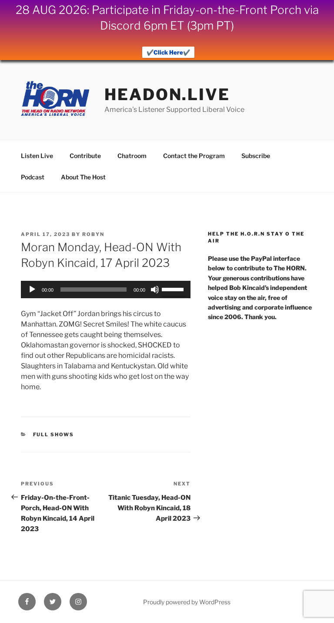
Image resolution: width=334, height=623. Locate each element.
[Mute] (154, 289)
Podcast (32, 177)
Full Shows (53, 434)
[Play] (32, 289)
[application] (105, 289)
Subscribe (255, 155)
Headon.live (167, 94)
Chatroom (132, 155)
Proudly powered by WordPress (186, 602)
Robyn (93, 234)
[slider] (174, 288)
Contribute (85, 155)
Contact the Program (194, 155)
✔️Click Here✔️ (168, 52)
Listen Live (37, 155)
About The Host (83, 177)
